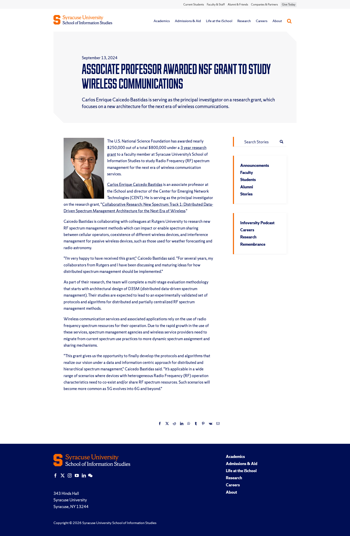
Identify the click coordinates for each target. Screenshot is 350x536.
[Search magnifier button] (281, 142)
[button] (289, 21)
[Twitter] (63, 476)
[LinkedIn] (84, 476)
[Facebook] (55, 476)
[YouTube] (77, 476)
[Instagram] (70, 476)
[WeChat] (90, 476)
